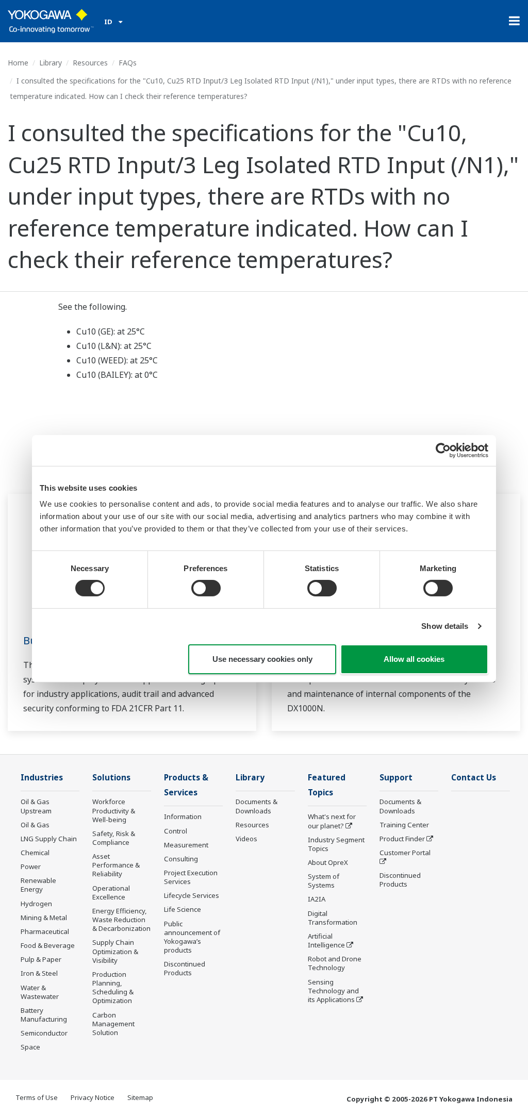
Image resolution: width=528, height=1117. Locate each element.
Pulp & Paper (41, 959)
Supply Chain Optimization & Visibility (115, 951)
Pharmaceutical (45, 931)
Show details (444, 626)
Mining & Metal (44, 917)
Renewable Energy (38, 885)
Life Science (182, 909)
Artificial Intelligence (326, 940)
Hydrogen (36, 903)
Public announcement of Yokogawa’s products (192, 937)
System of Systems (323, 881)
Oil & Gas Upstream (36, 806)
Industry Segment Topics (336, 844)
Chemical (35, 852)
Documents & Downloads (256, 806)
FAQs (128, 63)
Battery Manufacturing (44, 1015)
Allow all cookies (414, 659)
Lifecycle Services (191, 895)
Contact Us (473, 777)
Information (183, 816)
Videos (246, 838)
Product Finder (402, 838)
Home (18, 63)
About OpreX (328, 862)
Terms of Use (36, 1097)
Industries (42, 777)
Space (30, 1047)
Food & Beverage (48, 945)
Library (50, 63)
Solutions (111, 777)
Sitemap (140, 1097)
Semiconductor (44, 1033)
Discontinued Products (184, 968)
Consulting (181, 858)
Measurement (186, 844)
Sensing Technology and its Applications (333, 990)
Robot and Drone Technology (334, 963)
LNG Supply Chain (49, 838)
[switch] (206, 588)
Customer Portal (405, 852)
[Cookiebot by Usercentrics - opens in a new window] (443, 450)
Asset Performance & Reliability (116, 865)
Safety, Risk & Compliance (113, 838)
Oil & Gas (35, 824)
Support (396, 777)
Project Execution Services (191, 877)
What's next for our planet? (332, 821)
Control (175, 831)
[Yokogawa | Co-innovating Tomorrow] (51, 21)
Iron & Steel (39, 973)
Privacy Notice (92, 1097)
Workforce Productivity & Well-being (113, 810)
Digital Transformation (332, 918)
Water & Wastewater (40, 992)
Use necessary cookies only (262, 659)
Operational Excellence (111, 892)
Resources (90, 63)
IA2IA (316, 899)
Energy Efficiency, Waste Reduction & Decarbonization (121, 919)
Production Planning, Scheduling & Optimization (113, 987)
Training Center (404, 824)
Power (31, 866)
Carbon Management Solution (113, 1023)
